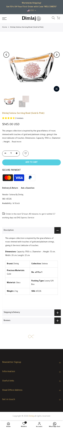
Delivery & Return (10, 188)
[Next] (57, 55)
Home (4, 27)
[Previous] (6, 55)
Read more (16, 142)
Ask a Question (27, 188)
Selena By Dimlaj (16, 195)
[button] (8, 118)
